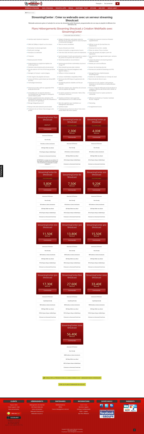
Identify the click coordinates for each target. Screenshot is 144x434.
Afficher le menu (30, 12)
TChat (86, 8)
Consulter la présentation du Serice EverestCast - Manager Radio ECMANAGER (73, 378)
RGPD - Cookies (83, 411)
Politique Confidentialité (83, 409)
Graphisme (79, 8)
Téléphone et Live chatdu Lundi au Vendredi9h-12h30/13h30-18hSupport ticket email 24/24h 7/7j (13, 423)
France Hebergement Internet (60, 409)
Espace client (113, 8)
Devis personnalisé (13, 409)
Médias (71, 8)
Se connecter (108, 3)
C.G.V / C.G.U (83, 405)
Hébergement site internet (37, 405)
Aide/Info (102, 8)
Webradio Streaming (32, 8)
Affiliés (60, 407)
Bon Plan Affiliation (83, 413)
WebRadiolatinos (60, 405)
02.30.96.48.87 (15, 417)
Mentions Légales (83, 407)
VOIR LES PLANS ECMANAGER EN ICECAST (72, 384)
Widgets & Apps (61, 8)
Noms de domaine (37, 409)
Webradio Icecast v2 (37, 413)
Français (99, 3)
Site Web (93, 8)
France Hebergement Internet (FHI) (75, 431)
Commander (48, 129)
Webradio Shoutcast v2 (37, 411)
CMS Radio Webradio (37, 407)
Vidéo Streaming (48, 8)
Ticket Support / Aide (14, 407)
